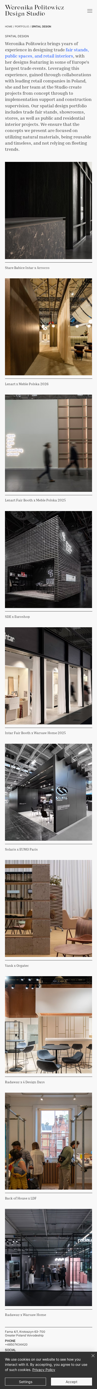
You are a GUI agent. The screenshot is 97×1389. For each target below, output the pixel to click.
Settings (25, 1382)
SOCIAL (10, 1350)
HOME (8, 26)
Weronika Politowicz (34, 8)
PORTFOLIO (22, 26)
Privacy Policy (43, 1370)
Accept (71, 1382)
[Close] (90, 1359)
